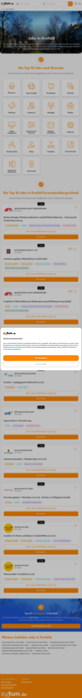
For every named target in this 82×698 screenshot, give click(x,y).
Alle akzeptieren (41, 358)
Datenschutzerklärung (14, 349)
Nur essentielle (41, 364)
